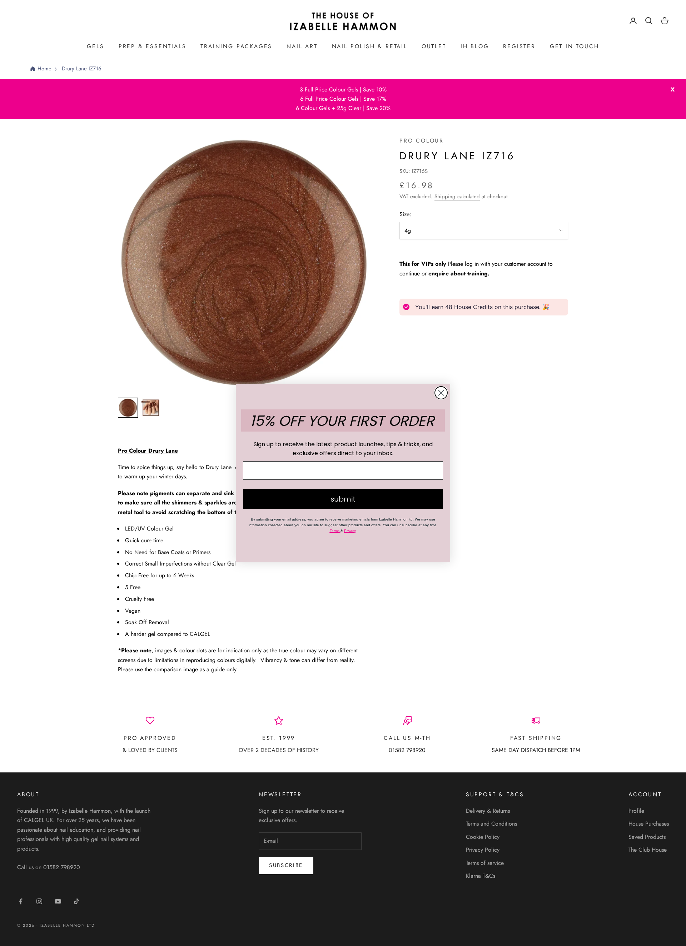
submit (343, 499)
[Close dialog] (441, 393)
